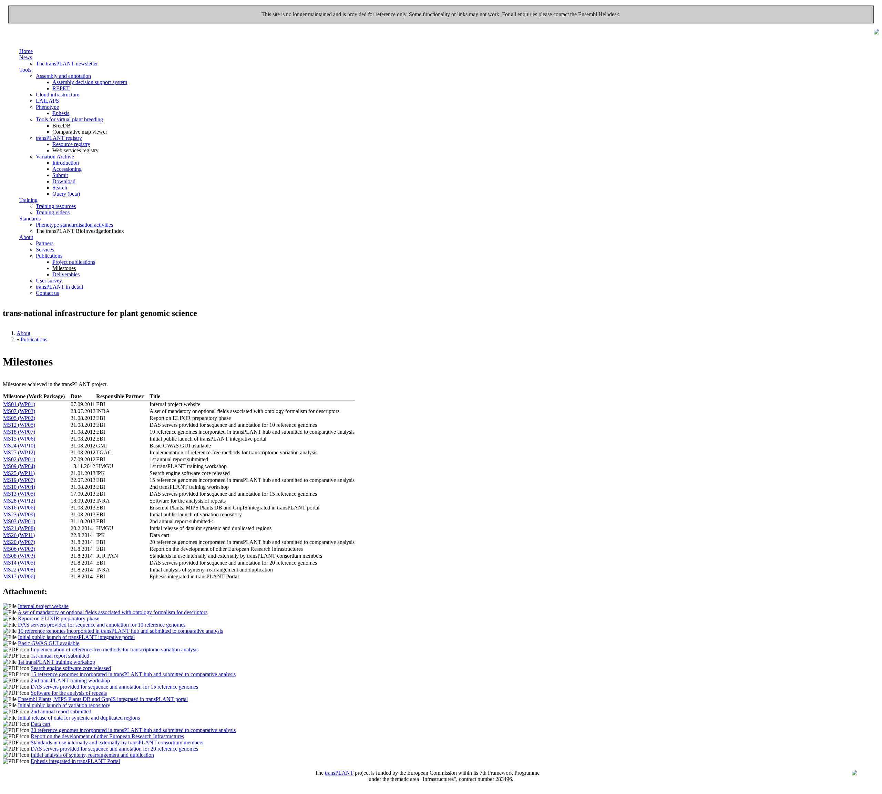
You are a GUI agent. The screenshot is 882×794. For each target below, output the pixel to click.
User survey (49, 280)
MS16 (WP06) (19, 508)
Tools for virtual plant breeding (69, 119)
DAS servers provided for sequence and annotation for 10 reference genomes (101, 625)
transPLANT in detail (59, 287)
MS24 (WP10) (19, 445)
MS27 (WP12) (19, 452)
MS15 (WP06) (19, 439)
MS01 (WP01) (19, 404)
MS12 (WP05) (19, 425)
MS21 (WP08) (19, 528)
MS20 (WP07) (19, 542)
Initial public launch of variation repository (64, 705)
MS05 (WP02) (19, 418)
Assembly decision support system (89, 82)
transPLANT (339, 773)
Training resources (56, 206)
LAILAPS (47, 101)
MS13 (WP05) (19, 494)
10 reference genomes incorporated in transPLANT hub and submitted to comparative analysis (120, 631)
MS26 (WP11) (19, 535)
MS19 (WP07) (19, 480)
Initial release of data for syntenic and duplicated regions (79, 718)
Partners (44, 243)
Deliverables (66, 274)
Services (45, 249)
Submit (60, 175)
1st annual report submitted (60, 656)
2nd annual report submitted (61, 711)
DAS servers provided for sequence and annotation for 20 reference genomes (114, 749)
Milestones (64, 268)
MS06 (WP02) (19, 549)
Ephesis (60, 113)
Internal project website (43, 606)
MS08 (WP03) (19, 556)
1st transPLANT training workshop (56, 662)
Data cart (40, 724)
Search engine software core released (71, 668)
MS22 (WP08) (19, 570)
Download (63, 181)
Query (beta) (66, 194)
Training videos (53, 212)
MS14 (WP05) (19, 563)
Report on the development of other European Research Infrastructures (107, 736)
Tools (25, 70)
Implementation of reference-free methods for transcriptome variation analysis (114, 649)
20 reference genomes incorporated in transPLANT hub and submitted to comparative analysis (133, 730)
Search (59, 187)
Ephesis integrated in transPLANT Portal (75, 761)
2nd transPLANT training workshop (70, 680)
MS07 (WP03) (19, 411)
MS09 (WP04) (19, 466)
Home (26, 51)
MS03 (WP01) (19, 521)
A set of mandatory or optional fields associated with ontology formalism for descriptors (112, 612)
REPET (61, 88)
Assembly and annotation (63, 76)
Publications (49, 256)
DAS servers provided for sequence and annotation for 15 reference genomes (114, 687)
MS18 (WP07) (19, 432)
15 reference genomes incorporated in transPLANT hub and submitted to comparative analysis (133, 674)
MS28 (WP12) (19, 501)
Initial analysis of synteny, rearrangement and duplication (92, 755)
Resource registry (71, 144)
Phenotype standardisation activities (74, 225)
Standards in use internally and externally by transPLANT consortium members (117, 742)
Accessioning (67, 169)
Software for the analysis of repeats (69, 693)
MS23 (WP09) (19, 514)
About (26, 237)
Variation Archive (55, 156)
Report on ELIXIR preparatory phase (58, 618)
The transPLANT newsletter (67, 63)
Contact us (47, 293)
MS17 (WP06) (19, 576)
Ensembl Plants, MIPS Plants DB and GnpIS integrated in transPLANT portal (103, 699)
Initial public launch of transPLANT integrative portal (76, 637)
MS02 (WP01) (19, 459)
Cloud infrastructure (57, 94)
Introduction (65, 163)
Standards (30, 218)
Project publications (73, 262)
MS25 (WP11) (19, 473)
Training (28, 200)
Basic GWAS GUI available (48, 643)
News (25, 57)
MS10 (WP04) (19, 487)
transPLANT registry (59, 138)
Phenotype (47, 107)
